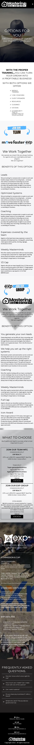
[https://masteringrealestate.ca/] (14, 4)
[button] (32, 4)
